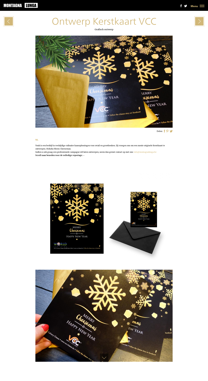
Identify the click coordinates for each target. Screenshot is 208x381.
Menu (194, 6)
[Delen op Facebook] (164, 131)
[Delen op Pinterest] (167, 131)
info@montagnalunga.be (145, 152)
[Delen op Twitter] (171, 131)
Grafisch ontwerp (104, 29)
